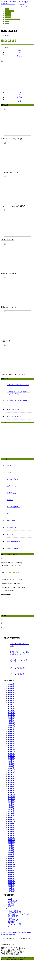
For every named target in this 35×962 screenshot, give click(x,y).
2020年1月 (11, 838)
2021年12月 (11, 795)
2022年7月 (11, 780)
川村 (8, 514)
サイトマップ (12, 926)
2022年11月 (11, 772)
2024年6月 (11, 735)
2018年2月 (11, 885)
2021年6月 (11, 805)
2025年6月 (11, 711)
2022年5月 (11, 784)
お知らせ (10, 500)
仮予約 (10, 899)
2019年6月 (11, 852)
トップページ (12, 901)
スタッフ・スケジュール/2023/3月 (13, 206)
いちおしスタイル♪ (7, 240)
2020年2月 (11, 836)
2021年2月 (11, 813)
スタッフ (8, 17)
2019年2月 (11, 860)
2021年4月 (11, 809)
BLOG (9, 465)
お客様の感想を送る (15, 912)
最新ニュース (11, 520)
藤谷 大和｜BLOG (13, 541)
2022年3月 (11, 788)
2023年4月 (11, 762)
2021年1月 (11, 815)
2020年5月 (11, 829)
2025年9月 (11, 706)
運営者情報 (11, 922)
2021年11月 (11, 797)
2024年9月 (11, 729)
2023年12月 (11, 747)
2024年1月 (11, 745)
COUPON (11, 905)
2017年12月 (11, 889)
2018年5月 (11, 879)
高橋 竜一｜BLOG (13, 548)
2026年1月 (11, 698)
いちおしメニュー (13, 479)
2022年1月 (11, 793)
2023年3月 (11, 764)
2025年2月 (11, 719)
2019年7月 (11, 850)
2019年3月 (11, 858)
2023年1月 (11, 768)
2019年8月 (11, 848)
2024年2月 (11, 743)
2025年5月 (11, 713)
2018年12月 (11, 864)
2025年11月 (11, 702)
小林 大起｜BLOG (13, 507)
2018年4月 (11, 881)
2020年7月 (11, 825)
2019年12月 (11, 840)
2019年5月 (11, 854)
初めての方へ (9, 11)
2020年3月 (11, 833)
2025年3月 (11, 717)
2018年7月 (11, 874)
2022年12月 (11, 770)
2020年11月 (11, 819)
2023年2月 (11, 766)
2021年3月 (11, 811)
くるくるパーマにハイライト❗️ (18, 385)
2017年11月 (11, 891)
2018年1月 (11, 887)
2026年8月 (11, 684)
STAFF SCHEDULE (14, 910)
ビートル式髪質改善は (15, 416)
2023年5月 (11, 760)
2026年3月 (11, 694)
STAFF (10, 908)
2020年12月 (11, 817)
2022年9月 (11, 776)
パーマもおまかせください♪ (10, 172)
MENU (10, 906)
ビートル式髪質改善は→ (15, 409)
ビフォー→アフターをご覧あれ (12, 139)
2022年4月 (11, 786)
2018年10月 (11, 868)
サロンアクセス (13, 920)
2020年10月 (11, 821)
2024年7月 (11, 733)
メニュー (8, 15)
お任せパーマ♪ (6, 341)
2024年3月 (11, 741)
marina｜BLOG (12, 472)
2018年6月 (11, 877)
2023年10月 (11, 752)
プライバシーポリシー (15, 924)
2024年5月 (11, 737)
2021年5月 (11, 807)
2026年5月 (11, 690)
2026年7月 (11, 686)
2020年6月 (11, 827)
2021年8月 (11, 801)
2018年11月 (11, 866)
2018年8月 (11, 872)
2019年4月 (11, 856)
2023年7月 (11, 756)
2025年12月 (11, 700)
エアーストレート (13, 486)
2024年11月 (11, 725)
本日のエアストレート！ (9, 307)
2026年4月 (11, 692)
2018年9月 (11, 870)
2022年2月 (11, 790)
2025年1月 (11, 721)
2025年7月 (11, 709)
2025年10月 (11, 704)
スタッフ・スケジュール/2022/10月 (13, 374)
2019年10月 (11, 844)
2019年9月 (11, 846)
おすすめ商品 (11, 493)
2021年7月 (11, 803)
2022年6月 (11, 782)
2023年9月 (11, 754)
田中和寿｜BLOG (13, 527)
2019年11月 (11, 842)
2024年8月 (11, 731)
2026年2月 (11, 696)
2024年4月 (11, 739)
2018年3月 (11, 883)
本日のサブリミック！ (8, 273)
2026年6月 (11, 688)
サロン (7, 23)
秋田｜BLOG (11, 534)
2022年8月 (11, 778)
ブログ (7, 21)
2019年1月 (11, 862)
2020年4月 (11, 831)
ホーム (7, 9)
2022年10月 (11, 774)
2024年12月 (11, 723)
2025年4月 (11, 715)
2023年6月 (11, 758)
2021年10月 (11, 799)
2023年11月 (11, 749)
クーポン (8, 13)
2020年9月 (11, 823)
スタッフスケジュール (12, 19)
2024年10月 (11, 727)
